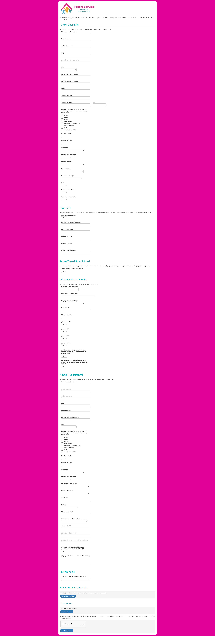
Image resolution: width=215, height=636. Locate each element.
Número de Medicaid (67, 512)
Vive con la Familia (66, 133)
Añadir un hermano (67, 612)
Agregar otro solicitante (68, 596)
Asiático (66, 115)
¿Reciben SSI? (65, 329)
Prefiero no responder (70, 130)
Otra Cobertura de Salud (67, 491)
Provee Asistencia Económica (69, 190)
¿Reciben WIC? (65, 336)
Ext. (94, 102)
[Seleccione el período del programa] (75, 579)
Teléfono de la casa (66, 95)
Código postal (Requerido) (68, 250)
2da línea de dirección (67, 229)
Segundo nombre (66, 39)
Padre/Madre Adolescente (68, 197)
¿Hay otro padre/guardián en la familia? (72, 268)
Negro (65, 127)
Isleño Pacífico (68, 121)
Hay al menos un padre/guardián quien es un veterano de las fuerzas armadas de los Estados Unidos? (74, 362)
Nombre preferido (66, 410)
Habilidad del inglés (66, 140)
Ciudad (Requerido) (66, 236)
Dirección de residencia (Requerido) (71, 222)
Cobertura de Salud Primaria (69, 483)
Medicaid (63, 505)
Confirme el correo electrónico (69, 81)
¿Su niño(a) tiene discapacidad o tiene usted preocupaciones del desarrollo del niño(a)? (73, 548)
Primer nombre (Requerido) (68, 32)
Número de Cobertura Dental (69, 533)
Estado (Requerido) (66, 243)
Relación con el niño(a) (67, 176)
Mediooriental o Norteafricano (72, 123)
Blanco (66, 117)
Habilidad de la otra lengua (68, 154)
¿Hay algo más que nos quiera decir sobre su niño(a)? (75, 556)
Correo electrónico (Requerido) (69, 74)
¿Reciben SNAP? (65, 343)
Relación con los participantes (69, 293)
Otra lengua (64, 147)
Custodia (63, 183)
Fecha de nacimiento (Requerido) (70, 60)
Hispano (66, 119)
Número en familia (66, 315)
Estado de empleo (66, 169)
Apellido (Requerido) (66, 46)
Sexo (62, 67)
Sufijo (62, 53)
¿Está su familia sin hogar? (68, 215)
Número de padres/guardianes (69, 286)
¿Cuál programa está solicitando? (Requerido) (73, 576)
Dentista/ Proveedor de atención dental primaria (74, 540)
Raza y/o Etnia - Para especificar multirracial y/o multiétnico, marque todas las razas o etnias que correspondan (74, 110)
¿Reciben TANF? (65, 322)
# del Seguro (64, 498)
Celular (63, 88)
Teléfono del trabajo (66, 102)
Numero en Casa (66, 308)
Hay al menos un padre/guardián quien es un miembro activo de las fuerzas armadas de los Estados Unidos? (74, 351)
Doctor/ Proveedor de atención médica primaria (74, 519)
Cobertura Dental (66, 526)
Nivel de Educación (66, 161)
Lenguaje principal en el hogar (69, 301)
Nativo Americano (69, 125)
